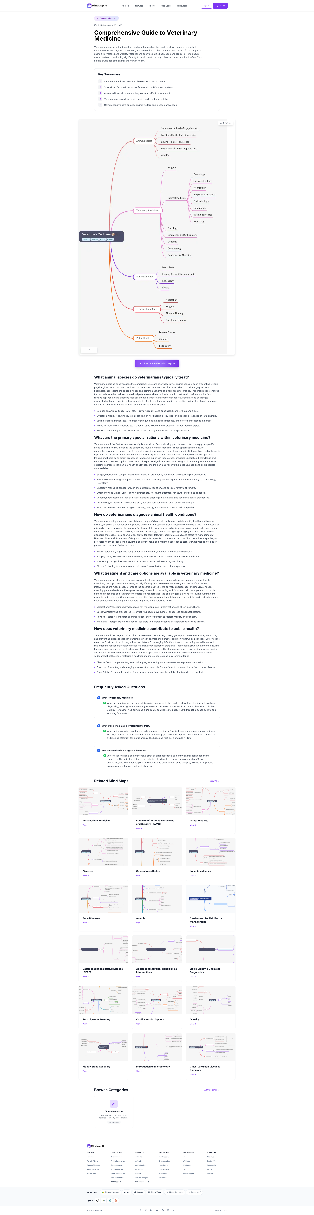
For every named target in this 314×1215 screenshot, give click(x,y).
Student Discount (93, 1165)
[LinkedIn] (151, 1210)
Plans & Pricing (92, 1161)
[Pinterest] (162, 1210)
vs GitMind (139, 1169)
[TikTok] (174, 1210)
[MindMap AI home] (95, 1146)
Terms (225, 1210)
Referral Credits (93, 1169)
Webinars (186, 1161)
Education (163, 1178)
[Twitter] (145, 1210)
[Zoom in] (94, 350)
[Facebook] (140, 1210)
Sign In (206, 6)
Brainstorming (164, 1161)
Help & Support (188, 1173)
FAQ (184, 1169)
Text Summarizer (117, 1165)
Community (211, 1165)
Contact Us (211, 1161)
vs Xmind (138, 1157)
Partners (210, 1169)
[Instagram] (168, 1210)
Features (139, 6)
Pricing (152, 6)
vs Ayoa (138, 1173)
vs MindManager (141, 1178)
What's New (91, 1173)
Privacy (218, 1210)
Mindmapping (164, 1157)
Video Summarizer (118, 1173)
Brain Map (163, 1173)
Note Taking (163, 1165)
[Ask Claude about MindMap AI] (116, 1200)
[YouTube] (157, 1210)
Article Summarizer (118, 1161)
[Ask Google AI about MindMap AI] (103, 1200)
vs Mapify (138, 1161)
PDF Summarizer (117, 1169)
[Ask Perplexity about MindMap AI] (110, 1200)
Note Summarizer (117, 1178)
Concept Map (164, 1169)
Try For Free (220, 6)
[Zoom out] (83, 350)
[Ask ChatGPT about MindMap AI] (97, 1200)
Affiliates (210, 1173)
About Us (210, 1157)
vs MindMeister (141, 1165)
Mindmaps (187, 1165)
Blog (184, 1157)
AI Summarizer (116, 1157)
